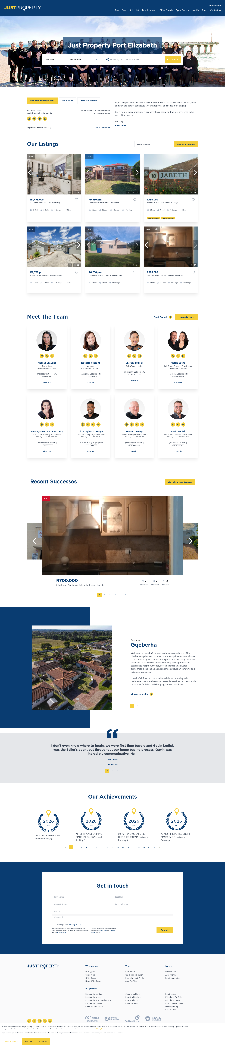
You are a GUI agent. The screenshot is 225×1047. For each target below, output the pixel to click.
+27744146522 (47, 376)
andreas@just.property (47, 374)
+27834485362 (134, 445)
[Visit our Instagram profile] (45, 1021)
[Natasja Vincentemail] (96, 356)
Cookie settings (11, 1041)
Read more (120, 125)
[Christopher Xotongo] (90, 408)
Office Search (91, 978)
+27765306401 (90, 376)
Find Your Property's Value (42, 100)
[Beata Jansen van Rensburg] (46, 408)
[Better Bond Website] (132, 1019)
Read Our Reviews (89, 100)
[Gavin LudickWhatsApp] (173, 424)
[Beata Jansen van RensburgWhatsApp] (42, 424)
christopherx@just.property (91, 442)
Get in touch (67, 100)
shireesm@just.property (134, 372)
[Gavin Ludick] (178, 408)
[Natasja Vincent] (90, 340)
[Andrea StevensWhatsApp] (42, 356)
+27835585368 (47, 445)
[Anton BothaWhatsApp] (173, 356)
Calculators (130, 971)
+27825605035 (178, 445)
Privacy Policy (75, 924)
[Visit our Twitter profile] (34, 1021)
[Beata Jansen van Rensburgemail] (52, 424)
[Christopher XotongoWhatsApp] (88, 424)
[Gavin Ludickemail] (183, 424)
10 (118, 847)
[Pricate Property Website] (112, 1019)
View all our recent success (180, 482)
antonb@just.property (178, 374)
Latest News (170, 971)
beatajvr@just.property (47, 442)
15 (144, 847)
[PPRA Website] (92, 1019)
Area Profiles (131, 981)
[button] (29, 172)
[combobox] (125, 59)
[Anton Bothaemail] (183, 356)
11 (123, 847)
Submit (164, 930)
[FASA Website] (153, 1019)
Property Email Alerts (134, 978)
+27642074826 (134, 374)
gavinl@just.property (178, 442)
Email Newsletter (172, 978)
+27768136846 (178, 376)
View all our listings (186, 144)
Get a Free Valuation (134, 975)
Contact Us (90, 975)
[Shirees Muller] (134, 340)
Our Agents (90, 971)
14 (138, 847)
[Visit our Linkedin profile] (40, 1021)
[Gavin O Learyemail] (142, 424)
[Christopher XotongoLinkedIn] (83, 424)
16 (149, 847)
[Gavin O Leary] (134, 408)
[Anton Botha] (178, 340)
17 (154, 847)
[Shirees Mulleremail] (140, 356)
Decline (28, 1041)
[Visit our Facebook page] (29, 1021)
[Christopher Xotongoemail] (98, 424)
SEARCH (174, 59)
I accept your (69, 924)
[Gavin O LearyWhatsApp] (132, 424)
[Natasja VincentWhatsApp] (85, 356)
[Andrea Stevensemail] (52, 356)
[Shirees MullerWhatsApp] (129, 356)
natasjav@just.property (90, 374)
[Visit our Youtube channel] (50, 1021)
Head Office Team (93, 981)
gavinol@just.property (134, 442)
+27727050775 (90, 445)
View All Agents (186, 317)
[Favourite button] (76, 199)
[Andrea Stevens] (46, 340)
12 (128, 847)
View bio (47, 382)
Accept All (43, 1041)
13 (133, 847)
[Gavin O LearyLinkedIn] (126, 424)
